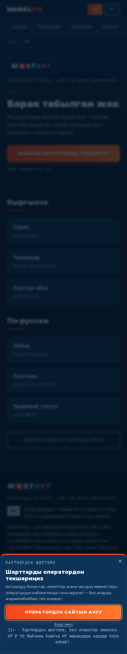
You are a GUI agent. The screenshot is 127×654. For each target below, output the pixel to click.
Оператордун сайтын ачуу (63, 612)
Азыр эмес (63, 624)
